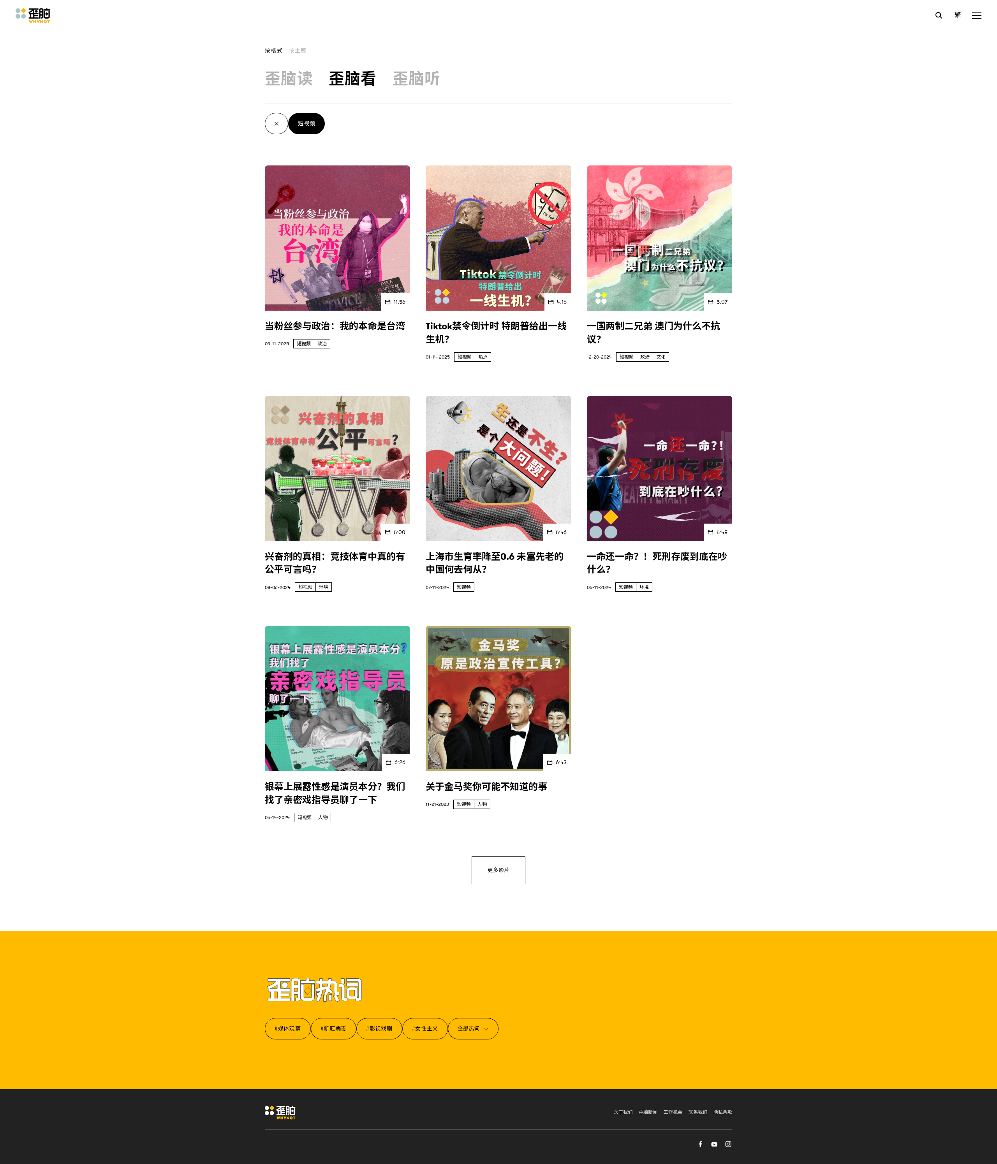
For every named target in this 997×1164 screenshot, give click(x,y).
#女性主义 (425, 1028)
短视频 (306, 123)
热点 (483, 357)
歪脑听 (417, 79)
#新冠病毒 (334, 1028)
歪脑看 (353, 79)
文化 (661, 357)
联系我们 (698, 1112)
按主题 (298, 50)
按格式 (274, 50)
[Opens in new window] (714, 1143)
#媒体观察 (288, 1028)
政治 (322, 343)
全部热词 (468, 1028)
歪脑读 (289, 79)
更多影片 (498, 870)
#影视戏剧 (379, 1028)
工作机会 (673, 1112)
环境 (323, 587)
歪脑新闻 (648, 1112)
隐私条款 (722, 1112)
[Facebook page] (700, 1143)
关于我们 (623, 1112)
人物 (323, 817)
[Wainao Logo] (280, 1112)
